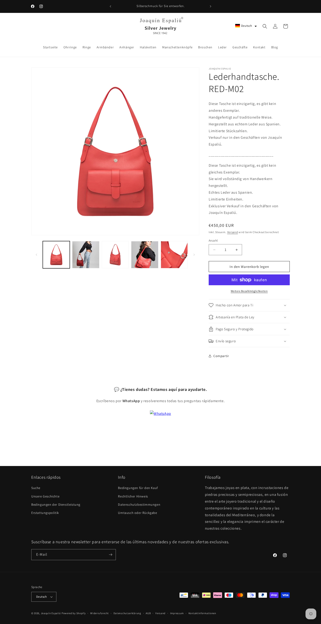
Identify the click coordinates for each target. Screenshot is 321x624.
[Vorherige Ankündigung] (110, 6)
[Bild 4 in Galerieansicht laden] (144, 254)
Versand (232, 232)
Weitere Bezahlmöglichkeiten (249, 291)
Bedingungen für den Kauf (138, 488)
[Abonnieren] (110, 554)
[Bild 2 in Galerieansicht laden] (85, 254)
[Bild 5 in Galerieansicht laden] (174, 254)
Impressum (177, 613)
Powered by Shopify (74, 613)
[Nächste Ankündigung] (210, 6)
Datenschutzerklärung (127, 613)
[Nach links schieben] (36, 255)
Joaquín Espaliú (51, 613)
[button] (246, 25)
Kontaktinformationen (202, 613)
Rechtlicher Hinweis (133, 496)
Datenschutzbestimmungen (139, 504)
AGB (148, 613)
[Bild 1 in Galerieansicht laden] (56, 254)
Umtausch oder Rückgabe (137, 513)
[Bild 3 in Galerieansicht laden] (115, 254)
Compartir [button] (221, 356)
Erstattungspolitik (45, 513)
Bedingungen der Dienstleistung (55, 504)
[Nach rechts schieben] (194, 255)
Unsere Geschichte (45, 496)
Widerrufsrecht (99, 613)
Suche (35, 488)
